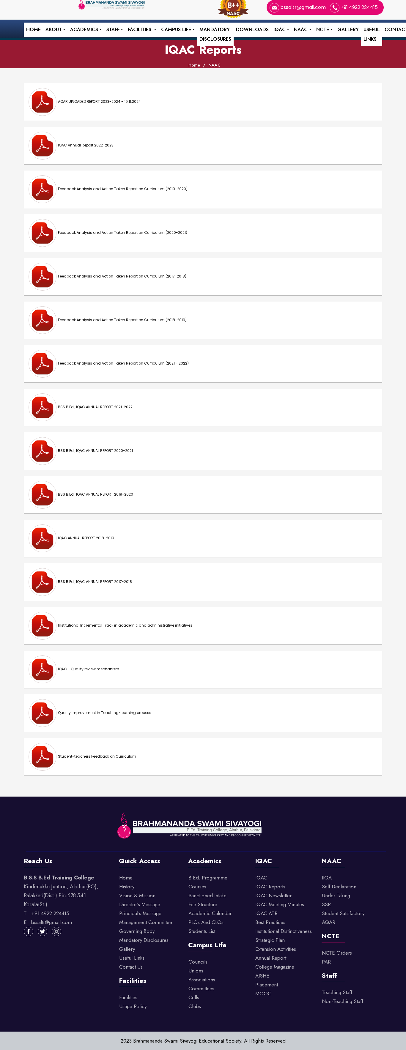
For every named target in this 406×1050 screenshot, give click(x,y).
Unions (195, 970)
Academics (84, 29)
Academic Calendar (210, 913)
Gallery (348, 29)
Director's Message (139, 904)
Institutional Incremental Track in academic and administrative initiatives (125, 625)
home (194, 65)
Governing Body (137, 931)
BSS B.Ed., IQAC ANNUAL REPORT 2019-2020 (95, 494)
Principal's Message (140, 913)
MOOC (263, 993)
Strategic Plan (270, 940)
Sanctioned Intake (207, 895)
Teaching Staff (337, 992)
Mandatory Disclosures (215, 34)
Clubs (194, 1006)
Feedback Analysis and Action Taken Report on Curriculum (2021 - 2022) (123, 363)
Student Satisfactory (343, 913)
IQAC (279, 29)
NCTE (322, 29)
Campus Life (176, 29)
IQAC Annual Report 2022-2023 (86, 145)
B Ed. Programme (207, 877)
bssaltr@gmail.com (303, 7)
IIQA (327, 877)
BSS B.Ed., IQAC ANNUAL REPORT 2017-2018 (95, 581)
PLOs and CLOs (206, 922)
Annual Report (270, 957)
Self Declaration (339, 886)
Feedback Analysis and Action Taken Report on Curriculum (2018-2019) (122, 319)
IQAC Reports (270, 886)
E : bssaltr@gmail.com (48, 922)
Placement (266, 984)
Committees (201, 988)
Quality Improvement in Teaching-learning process (104, 712)
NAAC (301, 29)
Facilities (140, 29)
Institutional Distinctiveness (283, 931)
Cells (193, 997)
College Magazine (274, 966)
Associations (201, 979)
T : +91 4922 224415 (46, 913)
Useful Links (371, 34)
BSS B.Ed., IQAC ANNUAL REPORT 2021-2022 (95, 407)
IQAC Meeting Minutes (279, 904)
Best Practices (270, 922)
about (53, 29)
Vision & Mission (137, 895)
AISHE (262, 975)
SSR (326, 904)
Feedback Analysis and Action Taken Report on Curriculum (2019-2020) (123, 188)
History (126, 886)
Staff (112, 29)
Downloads (252, 29)
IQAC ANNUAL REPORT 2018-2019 (86, 537)
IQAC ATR (266, 913)
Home (33, 29)
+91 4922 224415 (358, 7)
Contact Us (131, 966)
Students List (201, 931)
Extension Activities (275, 949)
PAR (326, 961)
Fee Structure (202, 904)
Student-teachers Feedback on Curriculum (97, 756)
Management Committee (145, 922)
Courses (197, 886)
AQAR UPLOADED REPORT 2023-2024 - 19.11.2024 (99, 101)
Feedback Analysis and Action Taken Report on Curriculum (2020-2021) (122, 232)
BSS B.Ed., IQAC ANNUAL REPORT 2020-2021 (95, 450)
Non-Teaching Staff (342, 1001)
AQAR (328, 922)
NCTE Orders (337, 952)
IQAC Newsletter (273, 895)
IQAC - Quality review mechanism (88, 668)
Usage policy (133, 1006)
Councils (197, 961)
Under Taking (336, 895)
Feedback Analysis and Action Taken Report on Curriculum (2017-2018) (122, 276)
